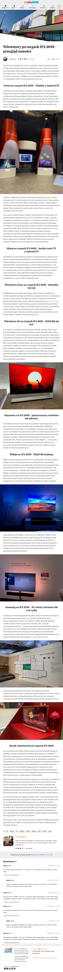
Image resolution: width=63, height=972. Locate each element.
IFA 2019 (12, 831)
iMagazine (16, 948)
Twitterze (47, 855)
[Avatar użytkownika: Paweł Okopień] (8, 841)
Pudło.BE (35, 949)
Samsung (34, 831)
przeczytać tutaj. (53, 301)
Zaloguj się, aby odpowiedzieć (11, 875)
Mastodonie (37, 855)
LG (16, 831)
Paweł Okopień (12, 59)
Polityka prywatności (39, 958)
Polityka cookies (52, 958)
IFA (7, 831)
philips (27, 831)
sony (39, 831)
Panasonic (22, 831)
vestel (50, 831)
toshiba (44, 831)
